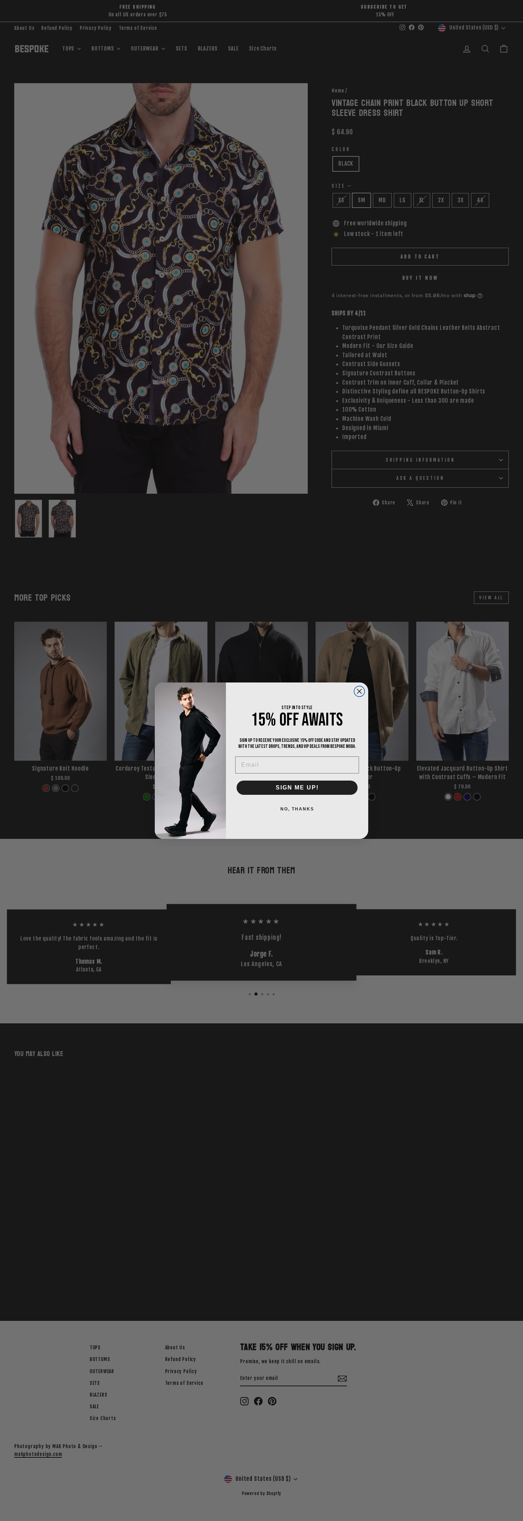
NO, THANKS (297, 809)
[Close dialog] (359, 691)
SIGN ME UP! (297, 787)
